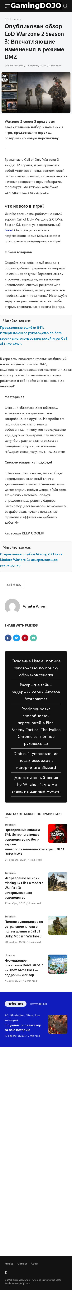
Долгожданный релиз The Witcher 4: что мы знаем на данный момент (36, 784)
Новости (15, 19)
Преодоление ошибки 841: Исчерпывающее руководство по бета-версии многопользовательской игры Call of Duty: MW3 (33, 335)
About (34, 1263)
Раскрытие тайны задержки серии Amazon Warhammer (36, 692)
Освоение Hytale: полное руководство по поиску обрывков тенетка (36, 668)
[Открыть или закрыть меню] (7, 6)
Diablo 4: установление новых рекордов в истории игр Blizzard (36, 760)
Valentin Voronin (14, 65)
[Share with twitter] (16, 638)
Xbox (29, 1015)
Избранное (15, 1004)
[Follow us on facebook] (7, 1272)
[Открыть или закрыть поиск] (65, 6)
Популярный (38, 1004)
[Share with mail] (33, 638)
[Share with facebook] (8, 638)
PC (6, 19)
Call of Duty (14, 585)
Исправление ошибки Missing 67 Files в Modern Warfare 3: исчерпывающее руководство (31, 560)
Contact (22, 1263)
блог (8, 230)
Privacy (9, 1263)
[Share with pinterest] (25, 638)
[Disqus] (36, 1103)
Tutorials (10, 825)
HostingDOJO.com (21, 1283)
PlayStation (17, 1015)
